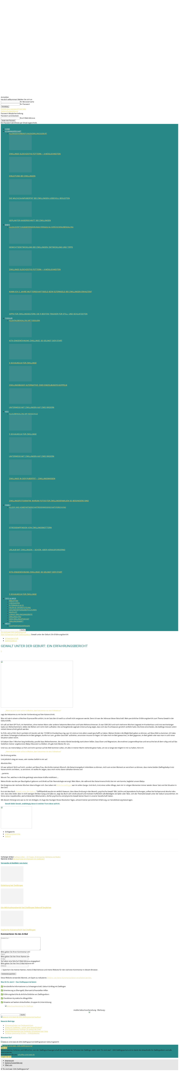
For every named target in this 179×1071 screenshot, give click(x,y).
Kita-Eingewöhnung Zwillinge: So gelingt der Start (35, 341)
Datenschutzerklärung (9, 111)
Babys (7, 225)
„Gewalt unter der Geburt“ (26, 791)
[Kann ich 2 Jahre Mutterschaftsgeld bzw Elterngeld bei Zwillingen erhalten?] (20, 287)
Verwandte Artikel (8, 863)
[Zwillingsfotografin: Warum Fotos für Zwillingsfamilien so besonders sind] (20, 497)
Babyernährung (31, 227)
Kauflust (13, 612)
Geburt (8, 836)
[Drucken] (11, 655)
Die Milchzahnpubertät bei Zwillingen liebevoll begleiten (39, 198)
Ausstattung (18, 227)
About (7, 623)
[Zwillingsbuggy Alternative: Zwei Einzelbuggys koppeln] (20, 381)
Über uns (8, 1065)
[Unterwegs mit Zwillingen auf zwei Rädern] (20, 403)
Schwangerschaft (13, 131)
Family (7, 505)
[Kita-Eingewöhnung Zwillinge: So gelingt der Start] (20, 336)
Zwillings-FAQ (15, 617)
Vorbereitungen (25, 133)
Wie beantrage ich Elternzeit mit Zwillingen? (29, 859)
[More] (26, 654)
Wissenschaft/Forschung (54, 507)
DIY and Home (19, 507)
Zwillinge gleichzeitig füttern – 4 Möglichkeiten (35, 154)
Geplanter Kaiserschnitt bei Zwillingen (30, 220)
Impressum (9, 1060)
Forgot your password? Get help (13, 109)
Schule (35, 414)
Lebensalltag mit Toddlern (28, 320)
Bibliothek (13, 601)
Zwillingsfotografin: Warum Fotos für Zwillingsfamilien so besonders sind (49, 501)
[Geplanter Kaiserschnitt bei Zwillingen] (20, 216)
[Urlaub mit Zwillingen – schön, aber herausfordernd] (20, 545)
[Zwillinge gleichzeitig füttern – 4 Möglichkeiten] (20, 149)
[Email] (4, 655)
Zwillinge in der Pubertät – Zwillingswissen (32, 478)
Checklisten (14, 603)
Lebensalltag (67, 227)
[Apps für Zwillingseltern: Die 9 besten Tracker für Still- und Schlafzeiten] (20, 310)
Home (7, 129)
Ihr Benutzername (27, 102)
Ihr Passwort (25, 104)
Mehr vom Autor (21, 863)
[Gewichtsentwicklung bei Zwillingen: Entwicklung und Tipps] (20, 243)
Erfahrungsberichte (12, 834)
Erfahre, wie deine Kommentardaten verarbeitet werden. (69, 978)
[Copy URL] (19, 655)
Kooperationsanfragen (19, 626)
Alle (11, 133)
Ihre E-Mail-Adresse (27, 118)
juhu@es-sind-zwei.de (26, 1054)
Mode (15, 133)
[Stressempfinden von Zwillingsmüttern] (20, 523)
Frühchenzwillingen (64, 785)
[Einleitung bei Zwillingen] (20, 172)
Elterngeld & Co (46, 227)
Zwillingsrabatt (16, 621)
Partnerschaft (31, 507)
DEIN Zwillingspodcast (19, 619)
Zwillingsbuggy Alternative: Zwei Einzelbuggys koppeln (38, 385)
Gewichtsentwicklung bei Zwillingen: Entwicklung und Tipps (41, 247)
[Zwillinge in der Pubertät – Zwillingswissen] (20, 474)
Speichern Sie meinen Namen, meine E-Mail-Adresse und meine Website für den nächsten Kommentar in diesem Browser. (50, 970)
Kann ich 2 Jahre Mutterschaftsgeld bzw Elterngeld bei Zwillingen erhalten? (50, 292)
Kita (14, 320)
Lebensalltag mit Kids (22, 414)
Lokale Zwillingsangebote (20, 614)
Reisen (40, 507)
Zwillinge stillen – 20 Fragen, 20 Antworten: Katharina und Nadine (36, 857)
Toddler (8, 318)
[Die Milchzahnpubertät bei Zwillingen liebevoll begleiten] (20, 194)
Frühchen (57, 227)
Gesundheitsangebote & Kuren (23, 610)
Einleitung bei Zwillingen (22, 176)
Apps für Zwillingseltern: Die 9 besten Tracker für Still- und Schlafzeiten (48, 314)
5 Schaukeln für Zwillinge (23, 363)
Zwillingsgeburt (39, 133)
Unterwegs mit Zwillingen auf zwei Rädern (31, 407)
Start (3, 634)
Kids (7, 411)
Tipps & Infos (10, 598)
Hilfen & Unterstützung (20, 607)
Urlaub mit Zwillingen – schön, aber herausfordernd (37, 550)
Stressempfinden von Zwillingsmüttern (30, 527)
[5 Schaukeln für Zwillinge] (20, 359)
